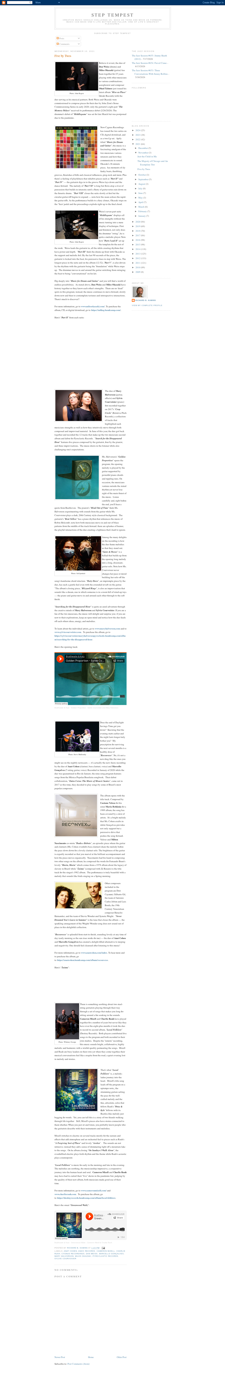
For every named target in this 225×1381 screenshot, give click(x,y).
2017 (138, 235)
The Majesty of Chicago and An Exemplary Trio (152, 162)
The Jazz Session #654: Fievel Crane (149, 63)
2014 (138, 249)
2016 (138, 240)
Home (91, 1357)
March (141, 206)
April (141, 202)
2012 (138, 258)
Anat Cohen (70, 1251)
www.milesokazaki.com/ (93, 306)
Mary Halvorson (64, 1256)
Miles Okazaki (83, 1256)
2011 (138, 262)
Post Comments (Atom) (78, 1363)
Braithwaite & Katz (61, 708)
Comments (64, 44)
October (142, 174)
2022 (138, 139)
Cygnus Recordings (73, 1254)
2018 (138, 230)
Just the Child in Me (147, 156)
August (142, 183)
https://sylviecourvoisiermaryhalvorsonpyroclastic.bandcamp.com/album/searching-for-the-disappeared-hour (90, 637)
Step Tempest (112, 15)
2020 (138, 221)
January (142, 215)
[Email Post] (103, 1248)
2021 (138, 144)
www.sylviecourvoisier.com (67, 632)
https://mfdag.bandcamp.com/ (106, 310)
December (143, 148)
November (143, 152)
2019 (138, 226)
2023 (138, 134)
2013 (138, 253)
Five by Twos (143, 169)
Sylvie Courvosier (65, 1259)
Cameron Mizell (106, 1251)
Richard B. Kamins (145, 300)
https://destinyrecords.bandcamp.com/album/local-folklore (86, 1197)
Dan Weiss (92, 1254)
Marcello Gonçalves (111, 1254)
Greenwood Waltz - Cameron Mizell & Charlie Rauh (91, 1243)
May (140, 197)
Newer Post (59, 1357)
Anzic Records (86, 1251)
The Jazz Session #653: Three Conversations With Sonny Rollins (150, 72)
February (142, 211)
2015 (138, 244)
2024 (138, 130)
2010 (138, 267)
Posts (61, 38)
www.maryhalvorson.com (107, 628)
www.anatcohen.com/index (94, 952)
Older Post (122, 1357)
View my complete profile (147, 305)
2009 (138, 271)
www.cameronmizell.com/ (94, 1190)
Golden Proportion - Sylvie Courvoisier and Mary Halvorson (94, 708)
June (140, 193)
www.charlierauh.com (65, 1194)
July (140, 188)
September (143, 179)
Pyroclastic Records (105, 1256)
